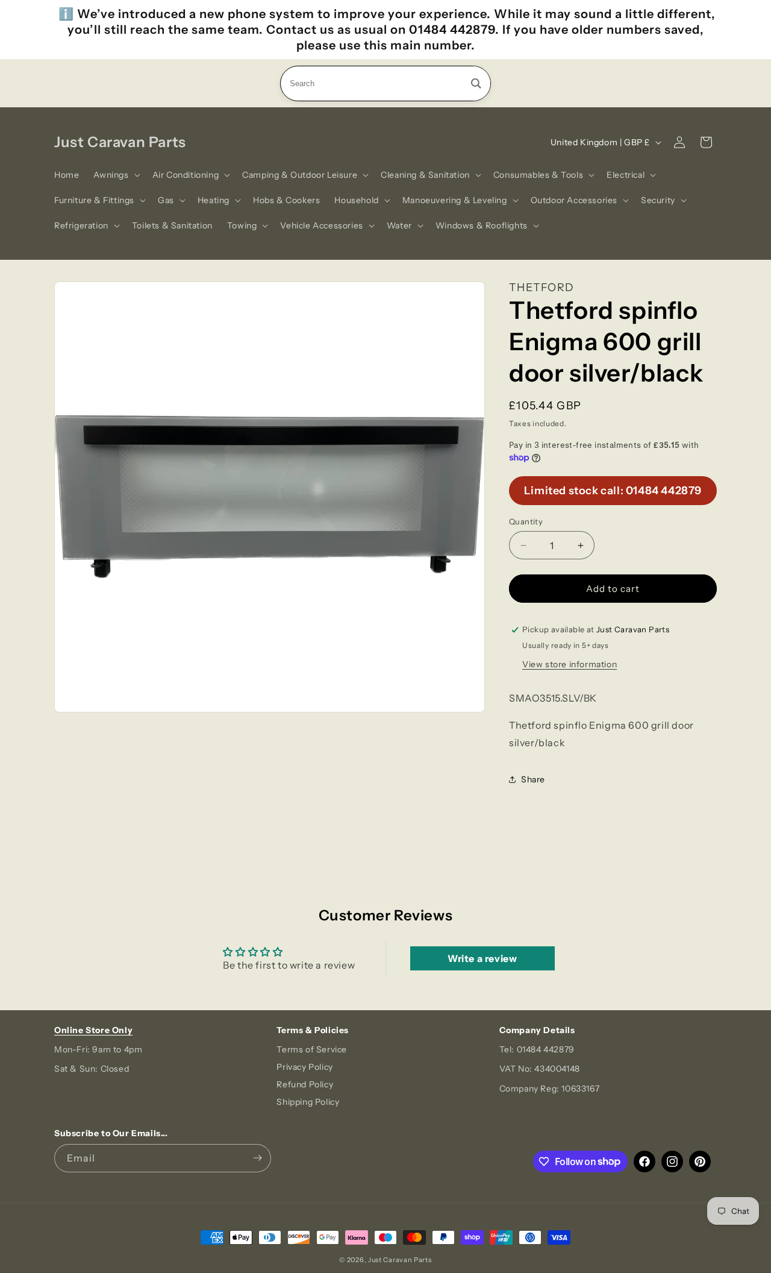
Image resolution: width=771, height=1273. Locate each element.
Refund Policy (304, 1084)
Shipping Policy (307, 1101)
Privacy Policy (304, 1066)
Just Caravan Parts (400, 1260)
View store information (569, 664)
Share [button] (533, 779)
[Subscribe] (257, 1158)
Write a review (482, 958)
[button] (115, 174)
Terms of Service (311, 1049)
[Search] (476, 83)
